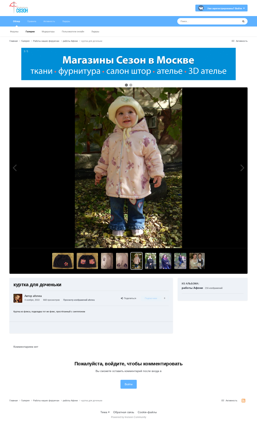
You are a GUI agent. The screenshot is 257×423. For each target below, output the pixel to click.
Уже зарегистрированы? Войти (225, 8)
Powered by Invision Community (128, 417)
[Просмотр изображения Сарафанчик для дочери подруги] (197, 261)
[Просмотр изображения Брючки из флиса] (122, 261)
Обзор (16, 21)
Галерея (30, 31)
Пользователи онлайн (73, 31)
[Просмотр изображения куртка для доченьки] (136, 261)
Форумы (14, 31)
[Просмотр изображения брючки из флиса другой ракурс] (107, 261)
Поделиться (129, 298)
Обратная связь (123, 412)
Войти (129, 384)
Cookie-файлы (147, 412)
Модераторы (48, 31)
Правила (31, 21)
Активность (49, 21)
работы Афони (192, 287)
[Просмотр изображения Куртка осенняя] (165, 261)
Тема (104, 412)
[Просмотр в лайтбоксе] (128, 167)
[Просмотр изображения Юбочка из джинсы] (63, 261)
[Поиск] (243, 21)
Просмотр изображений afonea (79, 300)
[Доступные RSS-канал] (243, 401)
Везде (230, 21)
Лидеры (95, 31)
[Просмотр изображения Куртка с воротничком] (150, 261)
